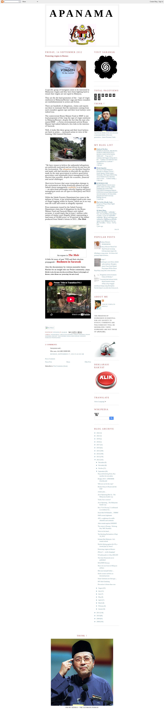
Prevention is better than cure (106, 584)
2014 (98, 454)
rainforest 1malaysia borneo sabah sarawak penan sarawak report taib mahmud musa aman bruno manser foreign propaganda (67, 336)
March (100, 603)
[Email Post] (69, 332)
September (101, 471)
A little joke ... (102, 492)
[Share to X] (77, 332)
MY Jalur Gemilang (104, 581)
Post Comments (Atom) (60, 366)
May (99, 597)
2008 (98, 621)
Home (68, 362)
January (100, 609)
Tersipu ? (103, 259)
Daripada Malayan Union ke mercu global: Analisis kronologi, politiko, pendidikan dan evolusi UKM (106, 186)
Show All (117, 229)
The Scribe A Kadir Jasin (104, 202)
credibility (72, 187)
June (99, 594)
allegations (67, 169)
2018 (98, 442)
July (99, 591)
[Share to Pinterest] (81, 332)
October (100, 468)
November (101, 465)
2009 (98, 618)
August (100, 588)
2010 (98, 616)
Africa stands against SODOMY (107, 523)
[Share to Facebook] (79, 332)
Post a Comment (50, 359)
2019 (98, 439)
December (101, 462)
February (101, 606)
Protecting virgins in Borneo (106, 549)
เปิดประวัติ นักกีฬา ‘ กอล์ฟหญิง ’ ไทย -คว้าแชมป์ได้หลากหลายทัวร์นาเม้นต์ (106, 213)
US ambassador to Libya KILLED (108, 555)
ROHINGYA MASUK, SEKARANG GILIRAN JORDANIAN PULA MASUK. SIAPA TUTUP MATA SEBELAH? (107, 153)
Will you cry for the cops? (105, 484)
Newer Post (48, 362)
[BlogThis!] (74, 332)
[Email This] (72, 332)
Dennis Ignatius (101, 168)
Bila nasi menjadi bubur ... (106, 571)
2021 (98, 436)
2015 (98, 451)
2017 (98, 445)
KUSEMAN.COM (102, 183)
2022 (98, 433)
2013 (98, 457)
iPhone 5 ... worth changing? (106, 552)
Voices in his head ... (104, 531)
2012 (98, 460)
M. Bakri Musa (101, 210)
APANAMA (82, 13)
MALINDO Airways (104, 563)
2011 (98, 612)
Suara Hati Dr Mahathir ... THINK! (108, 512)
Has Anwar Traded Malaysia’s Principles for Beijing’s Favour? (105, 170)
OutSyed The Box (102, 149)
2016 (98, 448)
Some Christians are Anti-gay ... (107, 578)
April (100, 600)
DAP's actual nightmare (105, 515)
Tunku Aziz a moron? (104, 500)
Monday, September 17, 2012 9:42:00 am (67, 354)
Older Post (88, 362)
